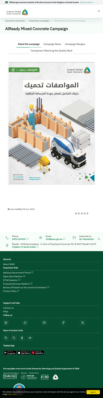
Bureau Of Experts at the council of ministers (25, 287)
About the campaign (29, 44)
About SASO (9, 264)
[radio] (75, 213)
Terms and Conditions (11, 373)
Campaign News (52, 44)
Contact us (8, 307)
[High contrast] (30, 338)
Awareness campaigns (39, 20)
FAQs (5, 311)
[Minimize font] (14, 338)
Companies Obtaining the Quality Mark (51, 50)
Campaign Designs (75, 44)
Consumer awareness (15, 20)
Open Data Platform (13, 276)
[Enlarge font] (6, 338)
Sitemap (24, 373)
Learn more (12, 394)
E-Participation (10, 280)
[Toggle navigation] (98, 11)
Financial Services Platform (16, 283)
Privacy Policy (10, 291)
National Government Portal (17, 272)
